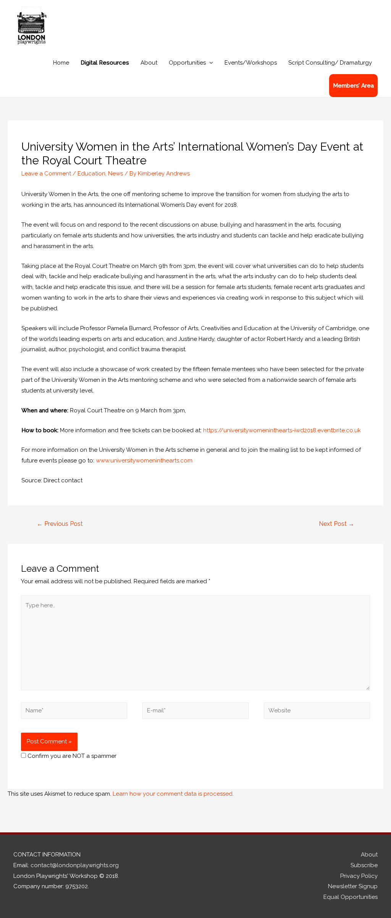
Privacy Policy (359, 876)
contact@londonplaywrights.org (75, 865)
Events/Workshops (251, 62)
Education (91, 173)
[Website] (317, 712)
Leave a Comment (46, 173)
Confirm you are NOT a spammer (71, 756)
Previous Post (60, 523)
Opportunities (187, 62)
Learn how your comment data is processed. (173, 793)
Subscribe (364, 865)
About (149, 62)
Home (61, 62)
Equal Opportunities (350, 897)
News (115, 173)
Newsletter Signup (353, 886)
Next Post (336, 523)
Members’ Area (353, 85)
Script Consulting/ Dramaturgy (330, 62)
